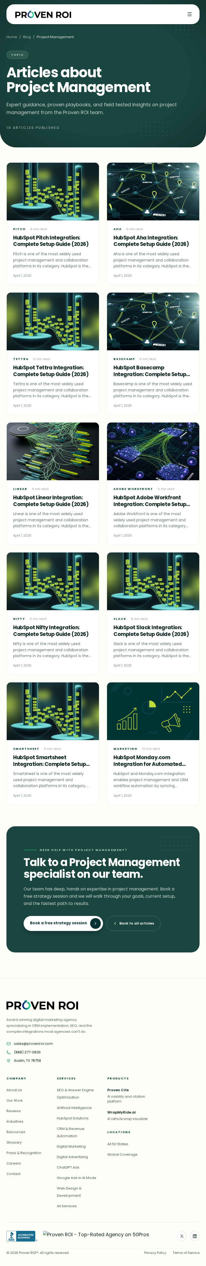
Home (11, 36)
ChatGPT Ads (68, 1167)
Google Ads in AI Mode (76, 1177)
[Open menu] (189, 14)
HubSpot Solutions (73, 1118)
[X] (182, 1236)
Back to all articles (136, 923)
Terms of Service (186, 1252)
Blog (27, 36)
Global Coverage (122, 1154)
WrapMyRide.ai (121, 1112)
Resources (15, 1131)
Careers (13, 1163)
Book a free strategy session (58, 923)
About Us (14, 1090)
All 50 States (117, 1144)
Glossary (14, 1142)
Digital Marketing (71, 1146)
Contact (13, 1173)
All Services (67, 1206)
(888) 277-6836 (27, 1052)
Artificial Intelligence (74, 1107)
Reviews (13, 1111)
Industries (14, 1121)
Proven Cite (118, 1090)
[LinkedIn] (195, 1236)
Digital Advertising (72, 1156)
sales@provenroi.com (33, 1043)
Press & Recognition (23, 1152)
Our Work (14, 1100)
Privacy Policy (155, 1252)
